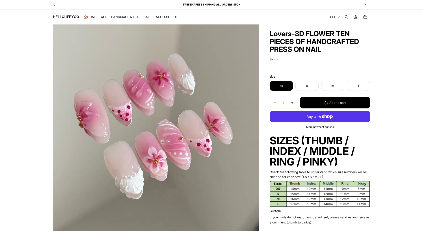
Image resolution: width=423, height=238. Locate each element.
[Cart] (365, 17)
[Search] (346, 17)
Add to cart (337, 102)
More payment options (320, 126)
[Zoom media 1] (156, 127)
